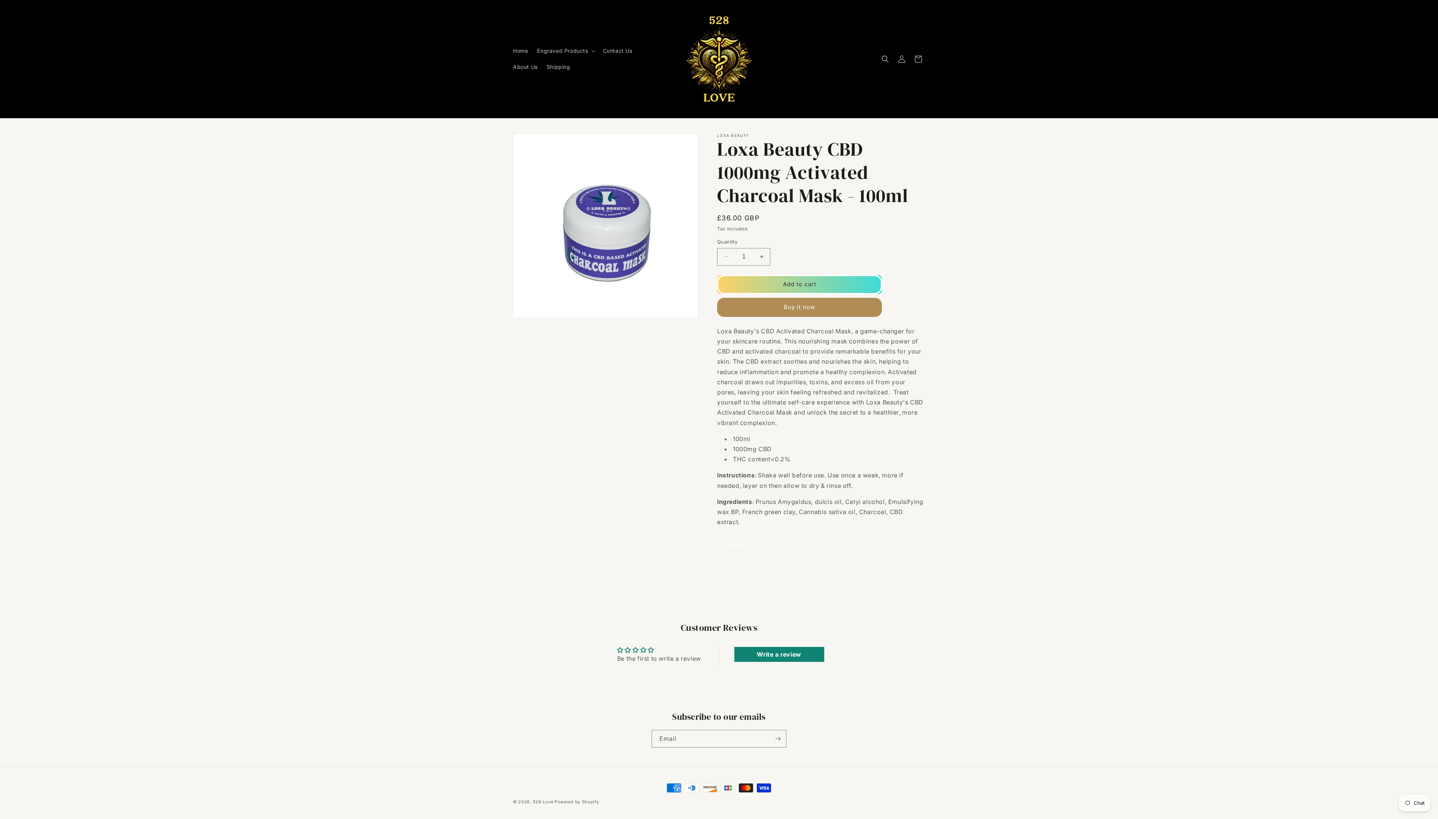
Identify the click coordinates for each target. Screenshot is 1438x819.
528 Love (543, 801)
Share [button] (733, 544)
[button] (565, 51)
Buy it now (799, 307)
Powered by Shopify (577, 801)
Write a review (779, 654)
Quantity (727, 242)
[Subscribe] (778, 739)
